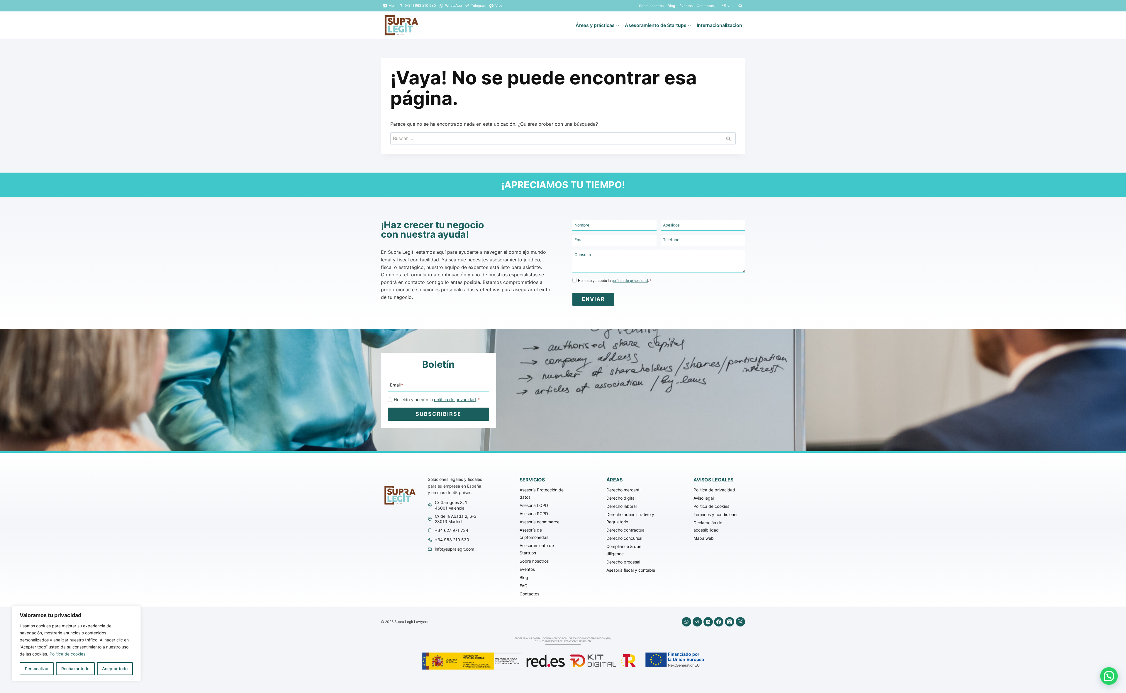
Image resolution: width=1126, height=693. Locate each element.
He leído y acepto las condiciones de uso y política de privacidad (566, 364)
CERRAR (891, 306)
